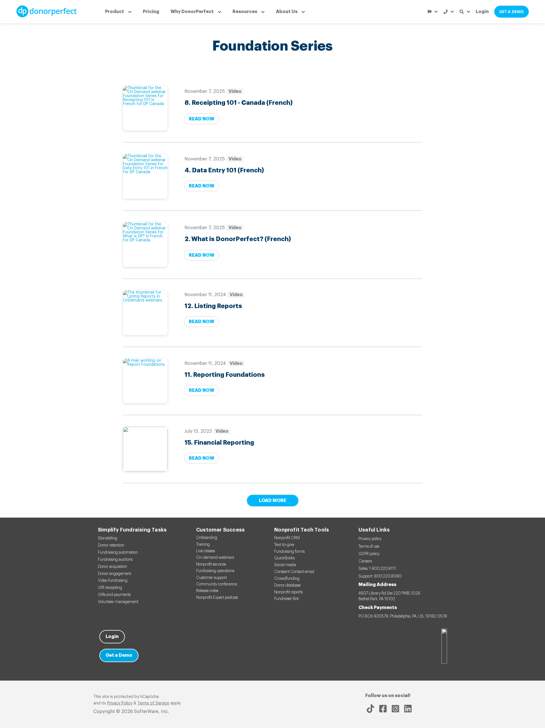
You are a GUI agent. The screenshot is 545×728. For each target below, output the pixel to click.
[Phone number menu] (448, 12)
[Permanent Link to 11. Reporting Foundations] (145, 381)
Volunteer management (118, 602)
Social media (285, 565)
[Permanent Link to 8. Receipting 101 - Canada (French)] (145, 108)
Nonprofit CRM (287, 538)
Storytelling (107, 538)
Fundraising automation (118, 553)
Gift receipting (110, 588)
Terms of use (369, 547)
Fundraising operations (215, 571)
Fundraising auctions (115, 560)
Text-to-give (284, 545)
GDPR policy (369, 554)
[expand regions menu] (432, 12)
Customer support (211, 578)
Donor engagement (114, 574)
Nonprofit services (211, 564)
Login (482, 11)
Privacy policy (370, 539)
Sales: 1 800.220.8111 (377, 569)
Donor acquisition (112, 567)
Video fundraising (112, 581)
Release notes (207, 591)
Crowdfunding (286, 579)
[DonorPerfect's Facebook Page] (383, 708)
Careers (365, 561)
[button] (118, 12)
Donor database (287, 585)
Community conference (216, 584)
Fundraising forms (289, 552)
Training (203, 545)
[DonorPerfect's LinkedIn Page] (408, 708)
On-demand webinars (215, 558)
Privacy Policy (119, 703)
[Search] (465, 12)
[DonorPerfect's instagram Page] (395, 708)
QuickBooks (284, 558)
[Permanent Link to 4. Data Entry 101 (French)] (145, 176)
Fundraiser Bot (286, 599)
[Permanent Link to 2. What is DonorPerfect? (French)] (145, 244)
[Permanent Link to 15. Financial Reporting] (145, 449)
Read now (201, 119)
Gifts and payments (114, 595)
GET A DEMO (511, 11)
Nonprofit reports (288, 592)
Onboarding (206, 538)
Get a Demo (119, 655)
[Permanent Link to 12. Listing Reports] (145, 312)
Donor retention (111, 545)
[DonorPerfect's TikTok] (370, 708)
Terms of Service (153, 703)
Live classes (205, 551)
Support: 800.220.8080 (380, 576)
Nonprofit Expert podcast (217, 598)
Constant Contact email (294, 572)
